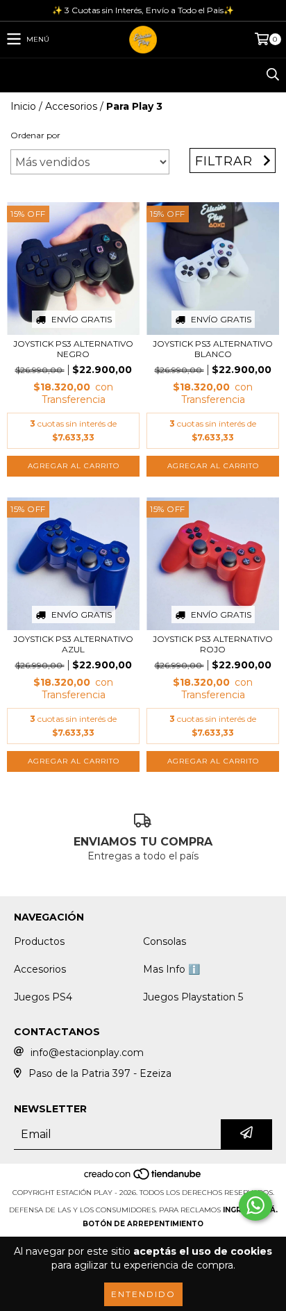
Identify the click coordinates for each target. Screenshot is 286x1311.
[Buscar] (272, 75)
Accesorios (71, 106)
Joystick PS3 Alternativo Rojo (213, 644)
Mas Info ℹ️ (171, 969)
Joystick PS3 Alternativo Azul (73, 644)
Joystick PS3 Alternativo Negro (73, 348)
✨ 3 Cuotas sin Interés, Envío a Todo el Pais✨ (143, 10)
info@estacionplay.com (87, 1052)
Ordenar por (35, 135)
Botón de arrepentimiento (143, 1223)
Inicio (23, 106)
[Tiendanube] (143, 1178)
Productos (39, 941)
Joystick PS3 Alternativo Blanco (213, 348)
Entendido (143, 1294)
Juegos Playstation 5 (193, 997)
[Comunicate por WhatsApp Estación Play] (255, 1205)
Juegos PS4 (43, 997)
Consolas (164, 941)
